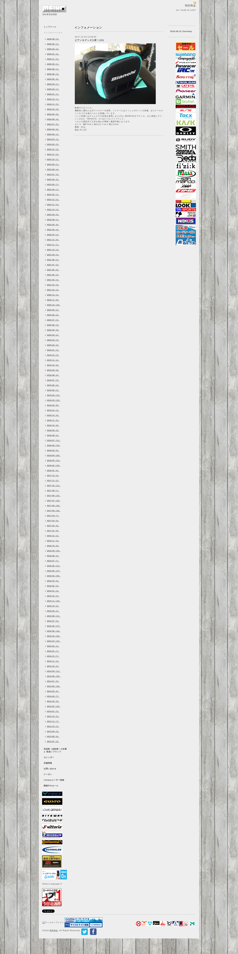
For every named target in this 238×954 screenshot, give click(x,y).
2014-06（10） (54, 686)
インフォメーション (53, 32)
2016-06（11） (54, 566)
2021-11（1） (53, 245)
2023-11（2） (53, 154)
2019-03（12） (54, 400)
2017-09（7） (53, 491)
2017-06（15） (54, 506)
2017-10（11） (54, 486)
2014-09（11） (54, 671)
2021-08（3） (53, 260)
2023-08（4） (53, 169)
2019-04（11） (54, 395)
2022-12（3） (53, 200)
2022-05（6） (53, 225)
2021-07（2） (53, 265)
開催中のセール (51, 786)
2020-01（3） (53, 350)
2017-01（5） (53, 531)
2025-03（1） (53, 89)
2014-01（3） (53, 711)
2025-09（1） (53, 64)
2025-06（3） (53, 74)
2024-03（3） (53, 139)
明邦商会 (54, 930)
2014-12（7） (53, 656)
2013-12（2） (53, 716)
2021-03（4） (53, 285)
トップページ (50, 27)
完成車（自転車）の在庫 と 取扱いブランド (55, 750)
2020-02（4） (53, 345)
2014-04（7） (53, 696)
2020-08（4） (53, 315)
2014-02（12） (54, 706)
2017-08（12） (54, 496)
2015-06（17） (54, 626)
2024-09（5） (53, 114)
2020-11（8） (53, 300)
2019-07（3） (53, 380)
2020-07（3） (53, 320)
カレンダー (49, 757)
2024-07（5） (53, 124)
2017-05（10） (54, 511)
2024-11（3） (53, 104)
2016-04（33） (54, 576)
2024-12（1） (53, 99)
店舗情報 (48, 763)
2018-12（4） (53, 415)
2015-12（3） (53, 596)
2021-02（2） (53, 290)
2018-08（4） (53, 435)
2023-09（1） (53, 164)
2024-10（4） (53, 109)
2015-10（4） (53, 606)
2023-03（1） (53, 195)
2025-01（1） (53, 94)
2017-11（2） (53, 481)
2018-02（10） (54, 465)
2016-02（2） (53, 586)
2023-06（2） (53, 179)
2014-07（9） (53, 681)
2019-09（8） (53, 370)
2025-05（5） (53, 79)
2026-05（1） (53, 44)
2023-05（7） (53, 184)
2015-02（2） (53, 646)
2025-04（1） (53, 84)
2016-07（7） (53, 561)
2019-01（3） (53, 410)
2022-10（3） (53, 210)
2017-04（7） (53, 516)
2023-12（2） (53, 149)
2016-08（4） (53, 556)
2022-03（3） (53, 235)
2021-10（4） (53, 250)
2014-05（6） (53, 691)
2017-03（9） (53, 521)
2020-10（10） (54, 305)
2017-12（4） (53, 476)
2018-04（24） (54, 455)
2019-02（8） (53, 405)
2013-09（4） (53, 731)
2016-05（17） (54, 571)
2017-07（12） (54, 501)
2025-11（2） (53, 59)
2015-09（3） (53, 611)
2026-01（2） (53, 54)
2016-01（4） (53, 591)
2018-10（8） (53, 425)
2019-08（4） (53, 375)
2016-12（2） (53, 536)
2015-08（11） (54, 616)
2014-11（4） (53, 661)
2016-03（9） (53, 581)
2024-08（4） (53, 119)
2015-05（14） (54, 631)
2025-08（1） (53, 69)
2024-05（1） (53, 134)
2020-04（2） (53, 335)
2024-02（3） (53, 144)
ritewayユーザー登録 (54, 780)
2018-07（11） (54, 440)
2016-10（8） (53, 546)
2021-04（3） (53, 280)
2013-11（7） (53, 721)
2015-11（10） (54, 601)
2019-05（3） (53, 390)
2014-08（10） (54, 676)
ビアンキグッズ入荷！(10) (89, 40)
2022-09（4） (53, 215)
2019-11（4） (53, 360)
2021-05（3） (53, 275)
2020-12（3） (53, 295)
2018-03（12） (54, 460)
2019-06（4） (53, 385)
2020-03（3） (53, 340)
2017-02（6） (53, 526)
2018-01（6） (53, 470)
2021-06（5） (53, 270)
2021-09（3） (53, 255)
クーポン (48, 774)
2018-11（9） (53, 420)
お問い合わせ (50, 769)
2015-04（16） (54, 636)
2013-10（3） (53, 726)
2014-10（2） (53, 666)
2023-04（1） (53, 190)
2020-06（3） (53, 325)
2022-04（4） (53, 230)
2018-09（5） (53, 430)
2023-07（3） (53, 174)
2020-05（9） (53, 330)
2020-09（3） (53, 310)
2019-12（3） (53, 355)
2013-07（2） (53, 741)
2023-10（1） (53, 159)
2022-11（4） (53, 205)
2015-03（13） (54, 641)
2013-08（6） (53, 736)
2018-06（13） (54, 445)
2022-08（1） (53, 220)
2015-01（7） (53, 651)
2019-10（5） (53, 365)
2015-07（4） (53, 621)
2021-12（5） (53, 240)
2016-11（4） (53, 541)
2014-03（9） (53, 701)
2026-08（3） (53, 39)
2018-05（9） (53, 450)
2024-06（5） (53, 129)
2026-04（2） (53, 49)
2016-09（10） (54, 551)
